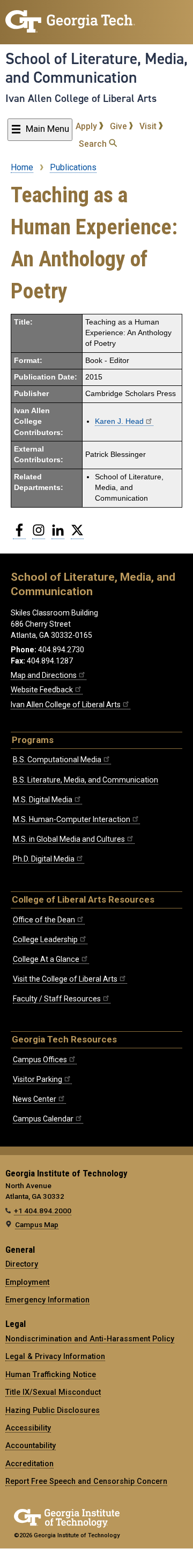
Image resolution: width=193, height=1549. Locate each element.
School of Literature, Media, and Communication (96, 68)
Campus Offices (40, 1059)
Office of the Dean (44, 919)
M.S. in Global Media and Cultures (69, 839)
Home (22, 167)
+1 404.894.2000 (42, 1210)
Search (94, 144)
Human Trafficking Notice (50, 1374)
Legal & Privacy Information (55, 1356)
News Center (34, 1099)
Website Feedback (42, 689)
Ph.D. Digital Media (44, 859)
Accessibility (28, 1428)
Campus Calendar (43, 1119)
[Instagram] (38, 534)
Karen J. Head (119, 421)
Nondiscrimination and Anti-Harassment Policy (89, 1338)
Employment (27, 1282)
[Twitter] (77, 534)
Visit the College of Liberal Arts (65, 979)
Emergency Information (47, 1299)
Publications (73, 167)
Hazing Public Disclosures (52, 1410)
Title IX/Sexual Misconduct (53, 1392)
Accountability (30, 1445)
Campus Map (36, 1224)
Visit (149, 126)
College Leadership (45, 939)
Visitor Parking (37, 1079)
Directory (21, 1264)
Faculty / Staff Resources (57, 998)
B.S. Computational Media (57, 759)
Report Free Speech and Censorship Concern (86, 1481)
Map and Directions (44, 675)
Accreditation (29, 1463)
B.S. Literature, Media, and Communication (85, 780)
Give (119, 126)
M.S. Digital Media (42, 799)
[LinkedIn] (57, 534)
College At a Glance (46, 959)
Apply (87, 126)
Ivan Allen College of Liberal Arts (81, 98)
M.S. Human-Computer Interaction (71, 819)
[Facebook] (19, 534)
